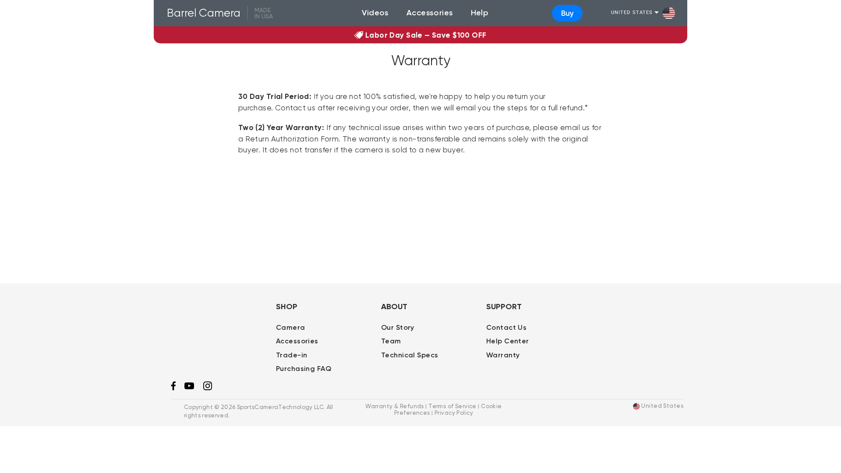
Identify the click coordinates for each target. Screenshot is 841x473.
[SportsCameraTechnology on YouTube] (189, 387)
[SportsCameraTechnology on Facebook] (173, 388)
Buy (567, 13)
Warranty (502, 355)
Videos (375, 13)
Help (480, 13)
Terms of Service (452, 405)
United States (632, 12)
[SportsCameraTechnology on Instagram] (207, 388)
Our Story (397, 327)
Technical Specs (409, 355)
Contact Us (506, 327)
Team (391, 341)
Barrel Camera (203, 13)
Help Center (507, 341)
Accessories (429, 13)
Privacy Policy (454, 412)
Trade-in (291, 355)
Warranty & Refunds (394, 405)
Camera (290, 327)
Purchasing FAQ (303, 368)
